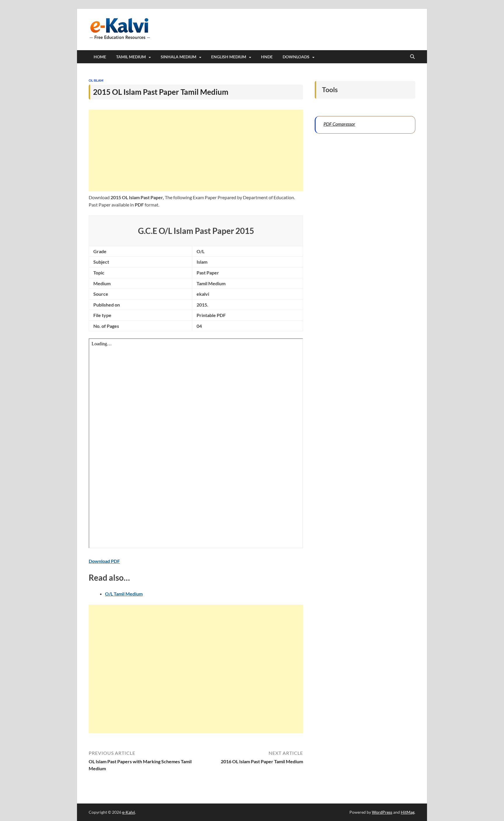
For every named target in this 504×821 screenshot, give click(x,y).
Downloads (296, 56)
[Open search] (412, 57)
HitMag (407, 812)
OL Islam (96, 80)
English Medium (228, 56)
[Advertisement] (196, 150)
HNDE (267, 56)
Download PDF (104, 561)
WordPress (382, 812)
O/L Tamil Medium (124, 593)
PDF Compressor (339, 124)
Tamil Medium (131, 56)
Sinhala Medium (178, 56)
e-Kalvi (128, 812)
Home (100, 56)
